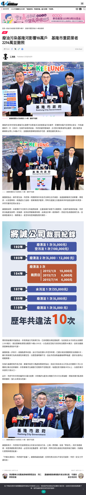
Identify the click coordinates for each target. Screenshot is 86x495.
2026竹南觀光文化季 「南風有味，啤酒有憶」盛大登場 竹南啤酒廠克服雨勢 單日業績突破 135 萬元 (33, 9)
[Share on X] (15, 49)
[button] (82, 3)
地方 (5, 32)
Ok (44, 492)
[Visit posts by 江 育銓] (5, 56)
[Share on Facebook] (11, 49)
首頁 (3, 28)
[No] (83, 489)
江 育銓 (12, 57)
